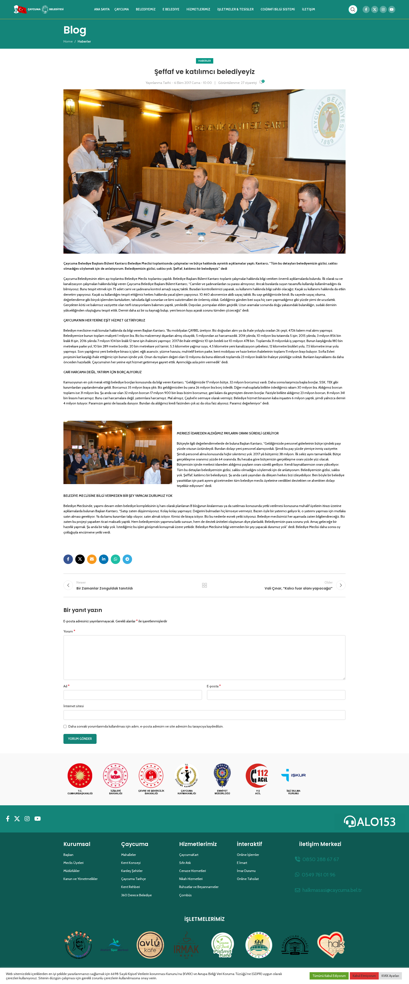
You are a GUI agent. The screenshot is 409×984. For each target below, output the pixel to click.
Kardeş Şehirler (131, 871)
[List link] (320, 859)
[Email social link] (92, 559)
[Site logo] (38, 9)
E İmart (242, 863)
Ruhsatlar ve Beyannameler (198, 887)
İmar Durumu (246, 871)
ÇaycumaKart (188, 855)
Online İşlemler (248, 855)
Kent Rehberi (130, 887)
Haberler (204, 60)
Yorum (69, 631)
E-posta (214, 686)
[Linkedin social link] (103, 559)
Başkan (68, 855)
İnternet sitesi (73, 706)
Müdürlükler (71, 871)
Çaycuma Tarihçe (133, 879)
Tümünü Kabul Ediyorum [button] (329, 976)
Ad (66, 686)
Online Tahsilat (248, 879)
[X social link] (374, 9)
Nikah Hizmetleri (191, 879)
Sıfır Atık (185, 863)
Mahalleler (128, 855)
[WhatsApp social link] (115, 559)
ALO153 (376, 822)
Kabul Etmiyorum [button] (364, 976)
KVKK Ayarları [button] (390, 976)
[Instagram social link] (383, 9)
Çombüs (185, 895)
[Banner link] (80, 779)
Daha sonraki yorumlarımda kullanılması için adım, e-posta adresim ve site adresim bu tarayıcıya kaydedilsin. (145, 726)
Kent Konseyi (131, 863)
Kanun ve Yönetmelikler (80, 879)
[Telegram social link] (127, 559)
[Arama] (353, 9)
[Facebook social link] (366, 9)
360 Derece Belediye (136, 895)
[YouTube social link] (391, 9)
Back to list (204, 585)
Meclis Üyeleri (73, 863)
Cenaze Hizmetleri (192, 871)
